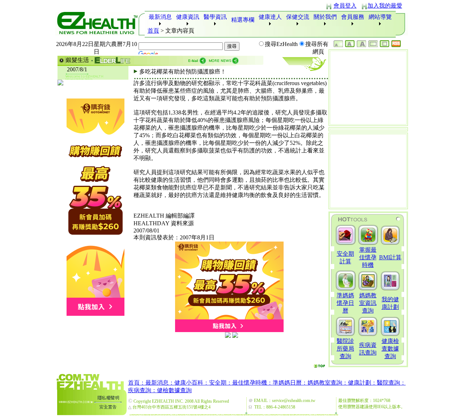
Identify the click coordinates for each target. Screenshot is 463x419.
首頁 (153, 31)
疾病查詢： (142, 390)
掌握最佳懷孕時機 (368, 257)
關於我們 (325, 17)
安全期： (220, 383)
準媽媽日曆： (290, 383)
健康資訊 (187, 17)
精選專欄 (242, 20)
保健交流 (297, 17)
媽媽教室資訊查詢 (368, 303)
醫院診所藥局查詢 (345, 348)
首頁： (136, 383)
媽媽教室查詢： (327, 383)
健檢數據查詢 (174, 390)
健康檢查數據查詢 (390, 348)
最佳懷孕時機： (252, 383)
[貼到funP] (228, 336)
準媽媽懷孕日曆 (345, 303)
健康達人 (270, 17)
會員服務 (352, 17)
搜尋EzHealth (281, 44)
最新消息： (159, 383)
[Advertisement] (230, 350)
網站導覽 (380, 17)
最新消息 (160, 17)
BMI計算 (390, 257)
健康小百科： (191, 383)
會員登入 (345, 6)
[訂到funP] (235, 336)
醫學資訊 (215, 17)
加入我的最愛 (385, 6)
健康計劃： (362, 383)
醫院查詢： (391, 383)
